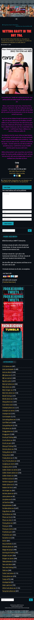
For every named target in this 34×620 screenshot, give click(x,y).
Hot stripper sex (7, 490)
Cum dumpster (11, 40)
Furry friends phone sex (9, 461)
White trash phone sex (9, 588)
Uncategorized (6, 582)
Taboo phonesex (7, 561)
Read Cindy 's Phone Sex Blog (17, 173)
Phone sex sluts (6, 520)
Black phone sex (7, 387)
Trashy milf (5, 579)
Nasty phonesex (7, 505)
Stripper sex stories (8, 558)
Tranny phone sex (7, 576)
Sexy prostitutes (7, 544)
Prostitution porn (7, 535)
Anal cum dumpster (8, 369)
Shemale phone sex (8, 547)
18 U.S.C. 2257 (13, 612)
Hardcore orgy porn (8, 481)
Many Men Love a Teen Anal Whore (23, 26)
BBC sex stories (6, 378)
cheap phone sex (16, 180)
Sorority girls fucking (8, 552)
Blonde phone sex (17, 39)
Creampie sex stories (8, 411)
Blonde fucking (9, 39)
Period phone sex (7, 514)
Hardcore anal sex (7, 479)
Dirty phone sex (7, 428)
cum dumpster (25, 180)
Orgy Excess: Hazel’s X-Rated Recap (11, 24)
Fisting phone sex (7, 452)
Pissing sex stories (7, 529)
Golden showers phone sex (10, 473)
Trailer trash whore (8, 573)
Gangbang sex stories (8, 464)
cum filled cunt (15, 181)
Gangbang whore (7, 467)
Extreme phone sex (8, 449)
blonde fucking (7, 180)
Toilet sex (5, 570)
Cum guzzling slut (5, 42)
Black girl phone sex (8, 384)
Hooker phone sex (21, 42)
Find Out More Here (9, 282)
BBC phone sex (6, 375)
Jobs (25, 612)
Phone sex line (6, 517)
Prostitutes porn (7, 532)
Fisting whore (6, 455)
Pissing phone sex (7, 523)
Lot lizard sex (6, 502)
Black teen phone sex (8, 393)
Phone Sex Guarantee (20, 612)
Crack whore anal (7, 405)
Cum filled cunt (28, 40)
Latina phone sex (7, 496)
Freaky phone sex (13, 42)
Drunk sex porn (6, 443)
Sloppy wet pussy (7, 550)
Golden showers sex (8, 476)
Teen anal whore (7, 564)
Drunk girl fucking (7, 437)
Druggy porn (6, 434)
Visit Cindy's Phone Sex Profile (17, 171)
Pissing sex (5, 526)
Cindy (4, 39)
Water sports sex (7, 585)
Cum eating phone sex (19, 40)
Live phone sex (6, 499)
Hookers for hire (7, 487)
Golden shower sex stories (10, 470)
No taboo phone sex (8, 508)
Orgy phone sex (6, 511)
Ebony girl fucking (7, 446)
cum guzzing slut (23, 181)
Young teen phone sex (8, 591)
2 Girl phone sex (7, 366)
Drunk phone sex (7, 440)
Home (9, 612)
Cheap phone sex (25, 39)
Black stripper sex (7, 390)
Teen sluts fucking (7, 567)
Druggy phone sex (7, 431)
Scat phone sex (6, 538)
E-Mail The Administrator (7, 614)
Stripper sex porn (7, 555)
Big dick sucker (6, 381)
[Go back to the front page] (17, 10)
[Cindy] (17, 166)
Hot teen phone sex (8, 493)
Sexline (4, 541)
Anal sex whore (6, 372)
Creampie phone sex (8, 408)
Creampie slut (4, 40)
